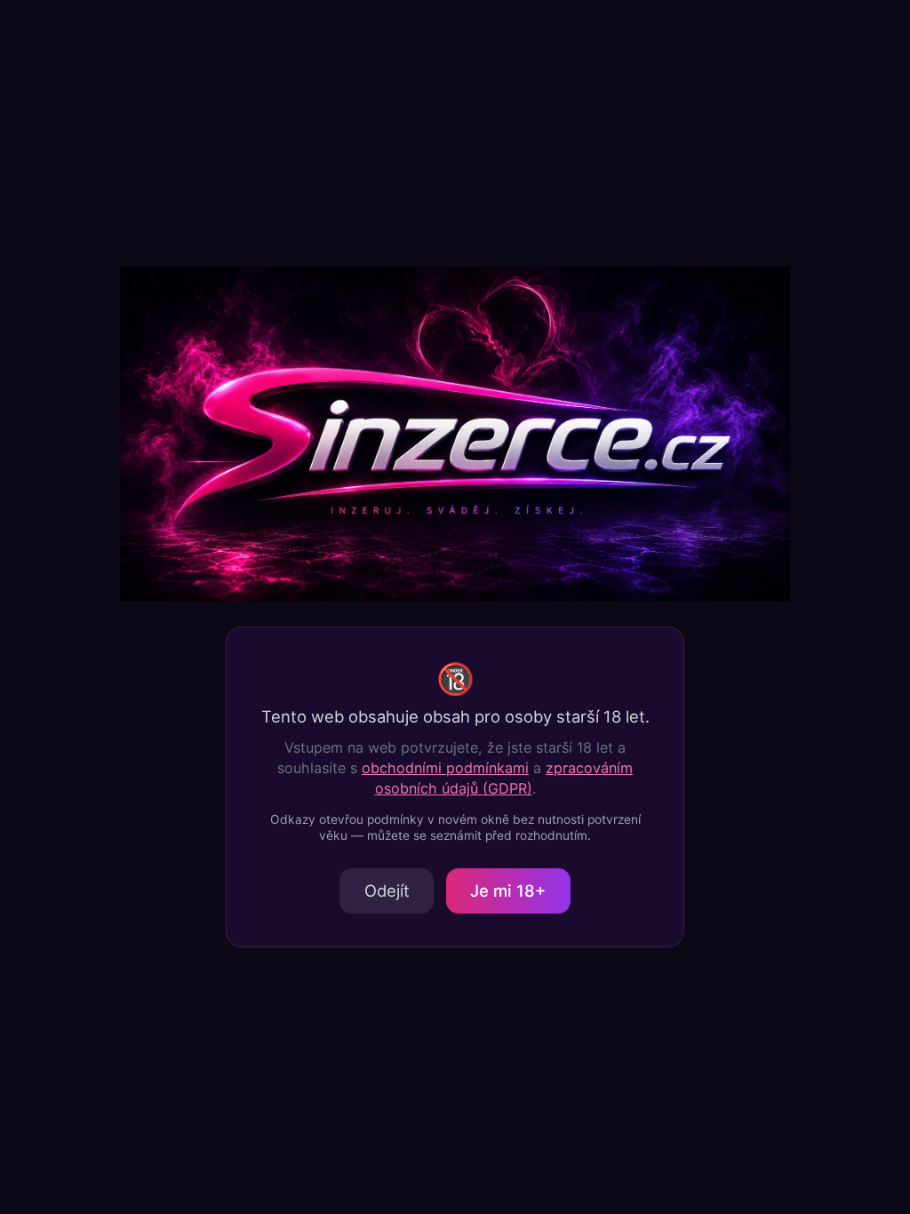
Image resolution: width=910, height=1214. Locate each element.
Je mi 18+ (508, 890)
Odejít (387, 890)
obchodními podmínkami (445, 768)
